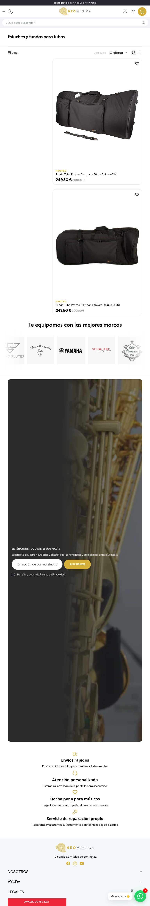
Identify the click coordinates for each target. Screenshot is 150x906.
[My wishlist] (133, 11)
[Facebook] (68, 863)
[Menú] (4, 11)
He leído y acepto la (41, 574)
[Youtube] (81, 863)
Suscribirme (77, 564)
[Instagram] (75, 863)
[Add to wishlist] (137, 64)
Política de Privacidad (52, 574)
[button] (118, 52)
